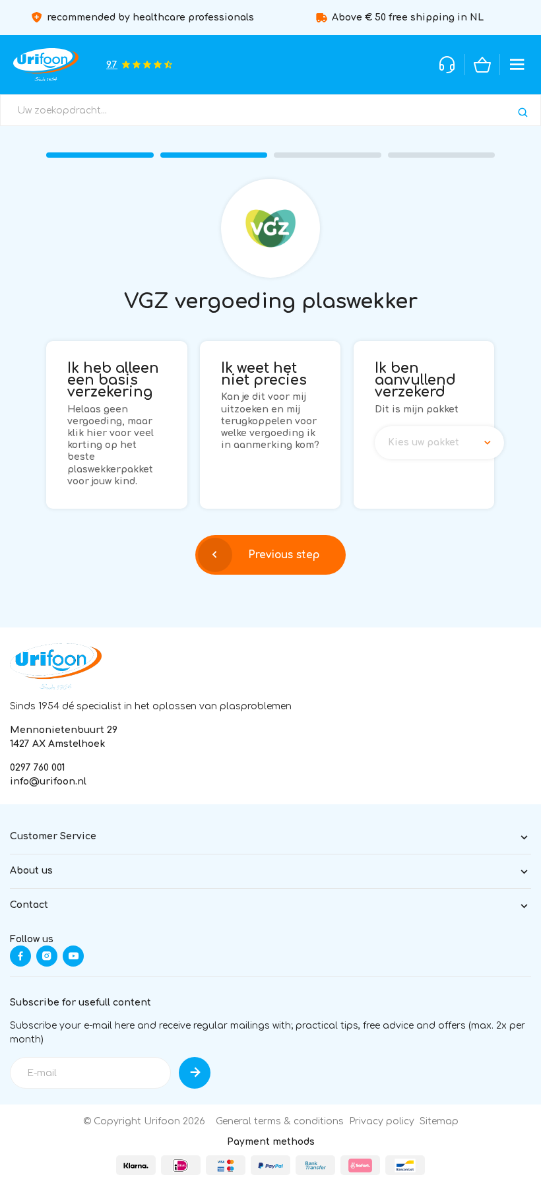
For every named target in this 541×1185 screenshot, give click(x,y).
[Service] (447, 64)
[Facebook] (20, 956)
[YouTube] (73, 956)
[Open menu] (517, 64)
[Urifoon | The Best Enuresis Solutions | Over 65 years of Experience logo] (56, 666)
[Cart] (482, 64)
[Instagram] (46, 956)
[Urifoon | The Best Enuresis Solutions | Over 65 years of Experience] (46, 64)
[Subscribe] (194, 1073)
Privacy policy (381, 1121)
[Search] (523, 112)
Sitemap (439, 1121)
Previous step (283, 555)
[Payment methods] (136, 1165)
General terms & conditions (280, 1121)
